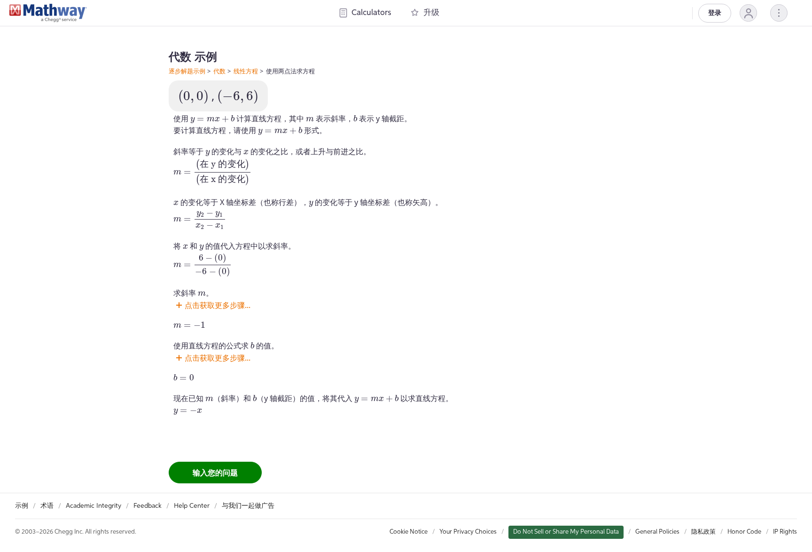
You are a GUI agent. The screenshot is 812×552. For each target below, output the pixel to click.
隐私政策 (703, 532)
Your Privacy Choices (468, 532)
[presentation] (193, 96)
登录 (714, 13)
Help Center (192, 506)
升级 (431, 13)
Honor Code (744, 532)
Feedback (147, 506)
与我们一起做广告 (248, 506)
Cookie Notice (409, 532)
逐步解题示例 (187, 71)
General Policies (657, 532)
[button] (748, 13)
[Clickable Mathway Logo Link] (48, 13)
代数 (219, 71)
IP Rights (785, 532)
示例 (21, 506)
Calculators (371, 13)
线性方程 (246, 71)
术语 (47, 506)
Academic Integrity (93, 506)
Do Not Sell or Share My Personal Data (566, 532)
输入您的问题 (215, 472)
